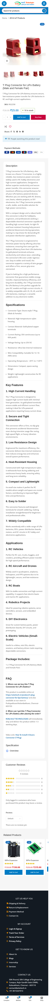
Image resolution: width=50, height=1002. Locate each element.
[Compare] (5, 126)
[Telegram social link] (22, 131)
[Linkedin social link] (20, 131)
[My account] (44, 3)
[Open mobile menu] (4, 3)
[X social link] (14, 131)
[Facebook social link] (11, 131)
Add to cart (21, 117)
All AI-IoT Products (17, 18)
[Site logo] (24, 3)
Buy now (38, 117)
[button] (13, 872)
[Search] (44, 11)
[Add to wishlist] (10, 126)
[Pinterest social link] (17, 131)
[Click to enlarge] (7, 60)
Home (4, 18)
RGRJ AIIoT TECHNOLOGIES (17, 719)
